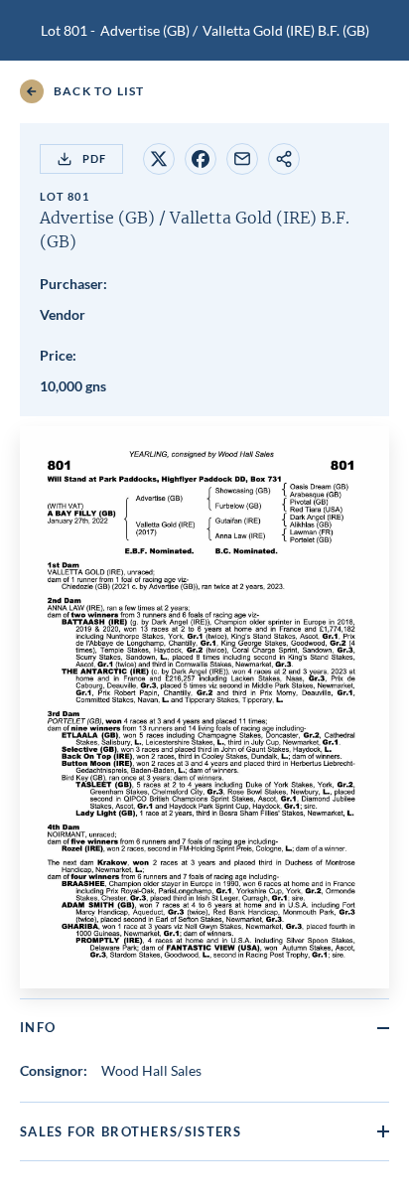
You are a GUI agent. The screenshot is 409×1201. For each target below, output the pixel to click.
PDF (94, 158)
